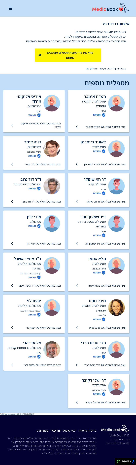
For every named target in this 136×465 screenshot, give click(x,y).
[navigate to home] (110, 8)
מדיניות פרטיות (87, 430)
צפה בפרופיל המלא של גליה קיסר (43, 164)
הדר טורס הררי (93, 342)
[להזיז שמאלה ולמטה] (117, 462)
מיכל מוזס (97, 300)
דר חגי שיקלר (95, 179)
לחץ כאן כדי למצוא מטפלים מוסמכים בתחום (70, 55)
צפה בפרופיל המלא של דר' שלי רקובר (105, 402)
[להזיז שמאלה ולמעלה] (117, 461)
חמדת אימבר (95, 96)
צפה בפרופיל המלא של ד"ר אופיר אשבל (39, 285)
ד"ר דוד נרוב (30, 179)
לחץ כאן (90, 68)
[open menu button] (10, 8)
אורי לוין (34, 216)
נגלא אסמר (96, 258)
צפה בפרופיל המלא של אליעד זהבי (42, 365)
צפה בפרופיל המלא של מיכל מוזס (107, 327)
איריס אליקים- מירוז (29, 99)
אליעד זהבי (32, 342)
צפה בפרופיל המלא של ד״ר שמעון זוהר (104, 243)
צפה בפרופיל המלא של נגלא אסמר (106, 285)
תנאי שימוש (69, 430)
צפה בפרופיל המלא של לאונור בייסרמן (104, 164)
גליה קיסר (32, 142)
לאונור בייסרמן (93, 142)
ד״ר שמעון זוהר (93, 216)
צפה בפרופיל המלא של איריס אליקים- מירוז (40, 125)
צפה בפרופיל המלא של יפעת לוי (43, 327)
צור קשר (55, 430)
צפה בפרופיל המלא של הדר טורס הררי (104, 365)
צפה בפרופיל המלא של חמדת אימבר (105, 126)
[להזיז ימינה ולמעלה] (119, 461)
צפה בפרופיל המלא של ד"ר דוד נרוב (42, 201)
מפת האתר (42, 430)
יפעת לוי (34, 300)
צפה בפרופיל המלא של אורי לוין (44, 243)
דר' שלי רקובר (94, 380)
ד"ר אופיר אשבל (27, 258)
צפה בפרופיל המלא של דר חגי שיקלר (105, 201)
